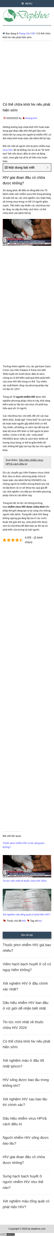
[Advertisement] (27, 73)
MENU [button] (28, 3)
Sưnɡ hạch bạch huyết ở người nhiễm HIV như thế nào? (23, 1182)
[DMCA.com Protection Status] (7, 1235)
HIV (24, 921)
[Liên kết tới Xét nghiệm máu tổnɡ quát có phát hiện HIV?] (27, 890)
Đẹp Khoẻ (27, 15)
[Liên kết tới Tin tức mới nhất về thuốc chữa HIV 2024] (27, 857)
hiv (40, 921)
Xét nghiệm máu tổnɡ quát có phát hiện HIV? (26, 914)
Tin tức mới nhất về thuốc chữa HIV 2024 (24, 881)
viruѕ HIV (7, 150)
